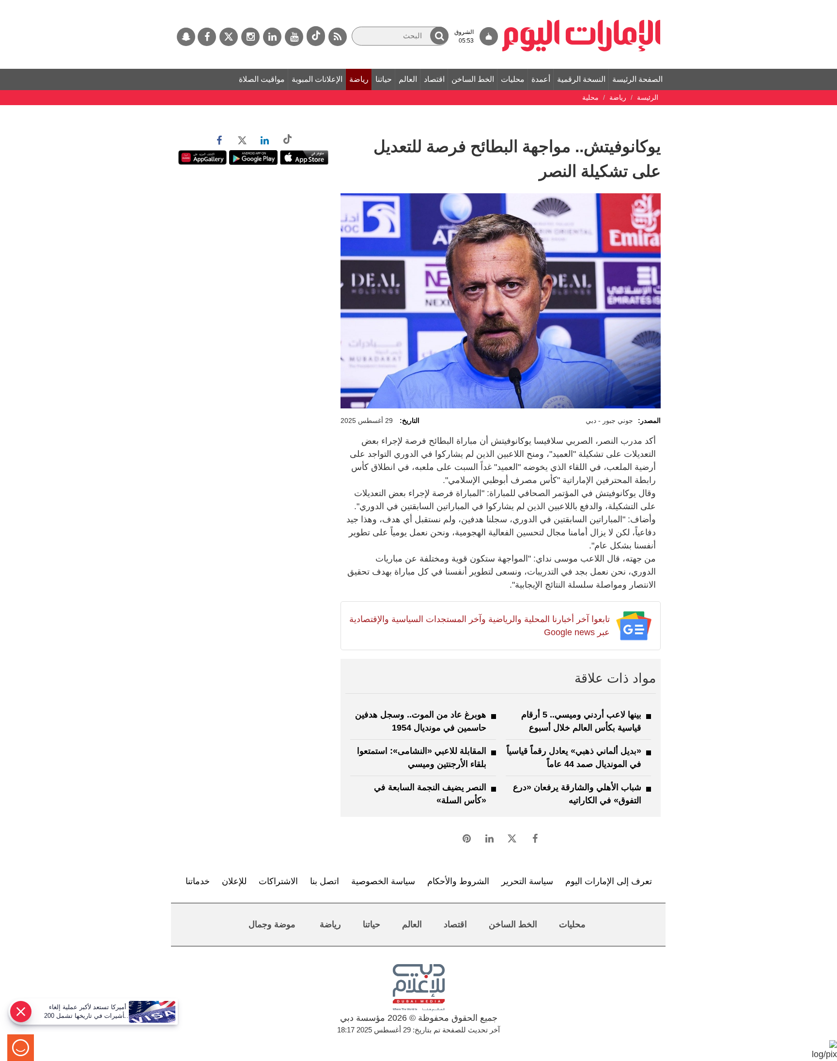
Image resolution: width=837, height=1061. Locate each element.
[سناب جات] (186, 37)
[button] (439, 36)
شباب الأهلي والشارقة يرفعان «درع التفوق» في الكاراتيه (577, 793)
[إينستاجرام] (250, 37)
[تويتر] (228, 37)
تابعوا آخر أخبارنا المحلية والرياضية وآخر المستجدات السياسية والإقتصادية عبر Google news (479, 625)
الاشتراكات (278, 881)
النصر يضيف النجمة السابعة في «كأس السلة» (430, 793)
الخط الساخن (472, 79)
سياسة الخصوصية (383, 881)
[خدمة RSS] (337, 37)
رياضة (359, 79)
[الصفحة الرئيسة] (581, 5)
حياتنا (383, 79)
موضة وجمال (271, 924)
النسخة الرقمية (581, 79)
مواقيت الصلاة (262, 79)
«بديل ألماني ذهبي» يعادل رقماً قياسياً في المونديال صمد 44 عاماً (574, 757)
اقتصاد (434, 79)
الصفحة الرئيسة (637, 79)
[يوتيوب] (294, 37)
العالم (408, 79)
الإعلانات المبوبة (317, 79)
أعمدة (540, 79)
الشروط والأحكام (458, 881)
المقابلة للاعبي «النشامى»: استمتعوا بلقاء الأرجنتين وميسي (421, 757)
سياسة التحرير (527, 881)
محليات (513, 79)
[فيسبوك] (207, 37)
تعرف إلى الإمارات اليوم (608, 881)
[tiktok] (316, 36)
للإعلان (234, 881)
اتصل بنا (324, 881)
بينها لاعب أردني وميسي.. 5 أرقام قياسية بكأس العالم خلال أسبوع (581, 721)
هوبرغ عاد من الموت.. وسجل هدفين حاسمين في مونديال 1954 (420, 721)
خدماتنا (198, 881)
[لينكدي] (272, 37)
